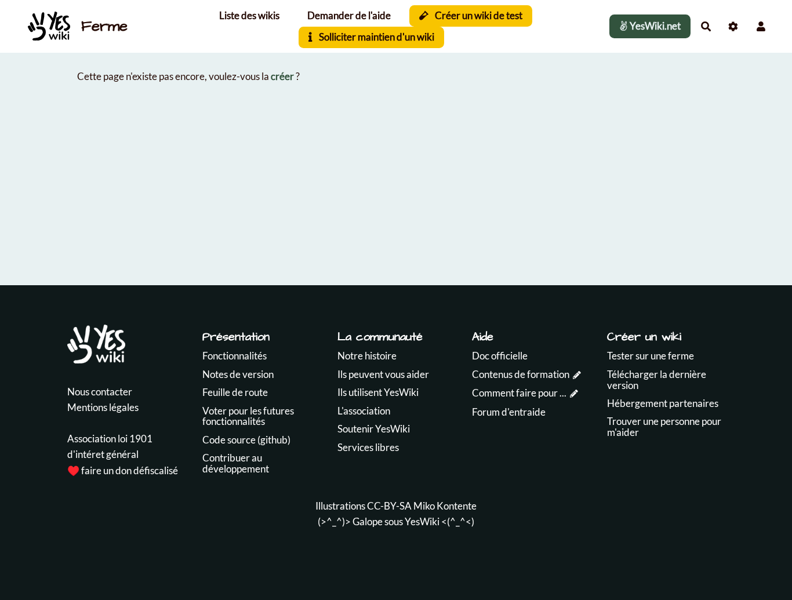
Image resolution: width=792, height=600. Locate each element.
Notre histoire (367, 356)
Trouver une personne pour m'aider (664, 426)
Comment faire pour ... (519, 393)
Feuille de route (235, 392)
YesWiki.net (654, 26)
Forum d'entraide (509, 412)
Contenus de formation (520, 374)
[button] (761, 26)
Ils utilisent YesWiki (378, 392)
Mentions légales (103, 407)
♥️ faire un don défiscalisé (122, 470)
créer (282, 76)
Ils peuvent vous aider (383, 374)
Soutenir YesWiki (373, 429)
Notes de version (238, 374)
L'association (363, 411)
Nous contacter (99, 392)
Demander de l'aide (349, 15)
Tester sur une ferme (650, 356)
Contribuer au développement (235, 463)
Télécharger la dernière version (656, 379)
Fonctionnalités (234, 356)
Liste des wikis (249, 15)
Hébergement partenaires (662, 403)
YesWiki (422, 521)
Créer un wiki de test (477, 15)
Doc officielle (500, 356)
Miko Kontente (445, 506)
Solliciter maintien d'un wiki (375, 37)
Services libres (368, 447)
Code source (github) (246, 440)
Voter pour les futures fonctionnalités (248, 416)
